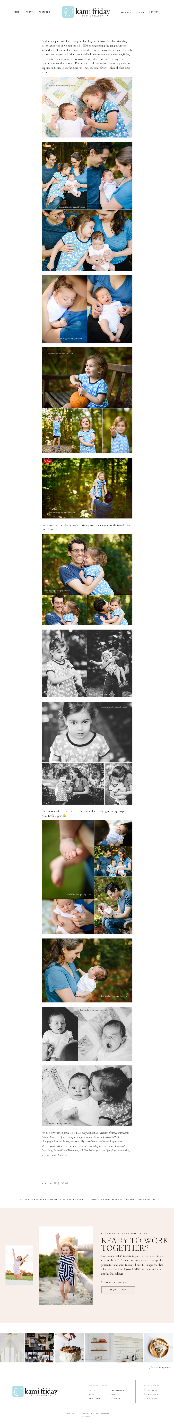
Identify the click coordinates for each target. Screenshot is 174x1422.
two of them (123, 525)
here (66, 1154)
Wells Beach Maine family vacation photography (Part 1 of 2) (124, 1199)
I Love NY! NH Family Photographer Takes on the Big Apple (52, 1199)
